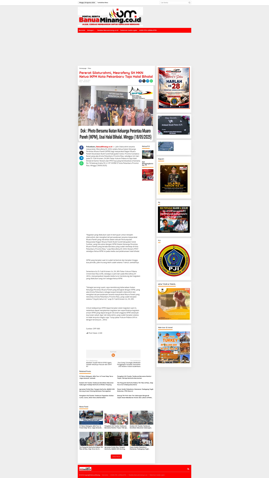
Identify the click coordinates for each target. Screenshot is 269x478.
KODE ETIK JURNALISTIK (118, 475)
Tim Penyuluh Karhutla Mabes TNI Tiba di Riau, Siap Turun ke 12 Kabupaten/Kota (135, 383)
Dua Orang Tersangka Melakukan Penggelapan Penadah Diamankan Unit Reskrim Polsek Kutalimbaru (128, 363)
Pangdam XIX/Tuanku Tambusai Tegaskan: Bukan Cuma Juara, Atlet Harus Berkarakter (96, 396)
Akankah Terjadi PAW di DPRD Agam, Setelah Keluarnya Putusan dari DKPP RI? (99, 363)
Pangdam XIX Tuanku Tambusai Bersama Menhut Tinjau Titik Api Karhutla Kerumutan (134, 377)
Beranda (105, 475)
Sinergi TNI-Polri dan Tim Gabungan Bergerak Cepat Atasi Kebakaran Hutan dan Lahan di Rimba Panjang (135, 396)
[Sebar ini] (140, 81)
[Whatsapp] (151, 81)
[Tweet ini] (144, 81)
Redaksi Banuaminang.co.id (138, 475)
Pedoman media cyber (157, 475)
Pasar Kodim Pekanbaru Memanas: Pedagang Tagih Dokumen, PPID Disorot (135, 390)
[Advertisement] (134, 48)
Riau (80, 81)
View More (116, 457)
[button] (189, 2)
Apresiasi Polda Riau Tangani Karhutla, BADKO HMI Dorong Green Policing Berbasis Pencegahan (97, 390)
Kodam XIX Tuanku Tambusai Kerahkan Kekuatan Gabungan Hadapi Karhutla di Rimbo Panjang (96, 383)
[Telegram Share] (147, 81)
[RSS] (113, 355)
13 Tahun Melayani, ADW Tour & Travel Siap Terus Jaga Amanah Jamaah (96, 377)
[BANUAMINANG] (110, 16)
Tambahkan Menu (102, 2)
